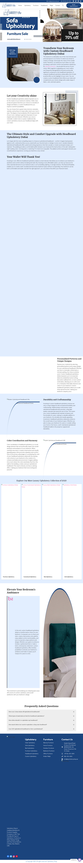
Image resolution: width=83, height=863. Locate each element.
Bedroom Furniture (48, 751)
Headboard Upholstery (31, 753)
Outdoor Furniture (48, 748)
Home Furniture (47, 745)
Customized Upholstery (30, 576)
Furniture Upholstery (8, 576)
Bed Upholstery (48, 576)
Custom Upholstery (30, 756)
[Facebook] (73, 1)
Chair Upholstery (30, 742)
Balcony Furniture (48, 742)
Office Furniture (48, 753)
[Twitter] (75, 1)
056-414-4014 (68, 756)
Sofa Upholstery (68, 576)
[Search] (63, 5)
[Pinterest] (78, 1)
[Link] (9, 5)
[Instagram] (80, 1)
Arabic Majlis (46, 756)
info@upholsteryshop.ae (71, 759)
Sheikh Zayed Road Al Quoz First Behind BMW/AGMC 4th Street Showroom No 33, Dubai (70, 747)
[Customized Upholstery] (31, 529)
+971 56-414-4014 (69, 753)
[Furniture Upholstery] (10, 529)
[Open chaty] (79, 859)
